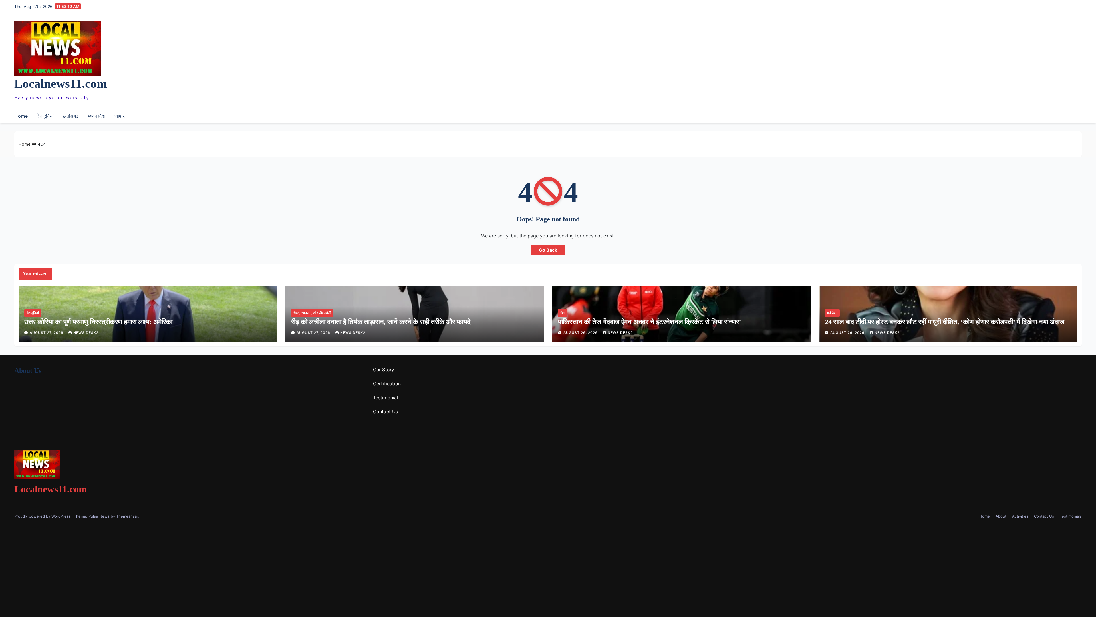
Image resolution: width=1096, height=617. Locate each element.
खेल (562, 313)
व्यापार (119, 116)
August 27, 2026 (47, 332)
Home (21, 116)
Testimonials (1071, 516)
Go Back (548, 250)
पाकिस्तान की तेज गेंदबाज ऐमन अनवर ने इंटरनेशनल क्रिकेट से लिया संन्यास (649, 322)
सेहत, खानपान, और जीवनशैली (312, 313)
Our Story (383, 369)
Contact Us (385, 411)
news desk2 (85, 332)
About (1001, 516)
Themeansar (127, 516)
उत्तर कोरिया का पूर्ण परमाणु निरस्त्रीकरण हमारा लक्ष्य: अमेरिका (98, 322)
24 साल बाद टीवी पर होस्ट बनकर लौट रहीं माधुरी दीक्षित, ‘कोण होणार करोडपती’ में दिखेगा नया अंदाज (944, 322)
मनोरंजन (832, 313)
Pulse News (99, 516)
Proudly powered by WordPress (43, 516)
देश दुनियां (45, 116)
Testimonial (385, 397)
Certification (387, 383)
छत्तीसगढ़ (71, 116)
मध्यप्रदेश (96, 116)
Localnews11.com (60, 83)
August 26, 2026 (581, 332)
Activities (1020, 516)
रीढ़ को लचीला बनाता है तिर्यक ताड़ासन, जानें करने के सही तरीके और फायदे (380, 322)
